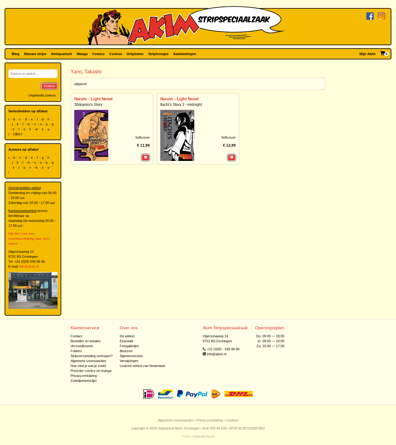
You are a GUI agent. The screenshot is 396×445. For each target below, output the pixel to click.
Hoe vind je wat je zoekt (88, 366)
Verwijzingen (129, 361)
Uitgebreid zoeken (42, 95)
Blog (15, 54)
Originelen (135, 54)
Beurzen (126, 351)
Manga (82, 54)
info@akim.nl (29, 266)
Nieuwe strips (35, 54)
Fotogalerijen (129, 346)
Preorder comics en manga (91, 371)
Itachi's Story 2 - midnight (181, 104)
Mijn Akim (367, 54)
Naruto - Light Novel (93, 99)
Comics (98, 54)
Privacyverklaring (84, 376)
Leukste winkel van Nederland (142, 366)
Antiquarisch (61, 54)
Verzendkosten (82, 346)
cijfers (18, 134)
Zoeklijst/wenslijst (84, 380)
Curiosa (115, 54)
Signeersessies (131, 356)
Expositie (126, 341)
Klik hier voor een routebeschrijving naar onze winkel (29, 238)
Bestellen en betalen (86, 341)
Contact (76, 336)
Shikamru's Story (88, 104)
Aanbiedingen (184, 54)
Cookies (232, 420)
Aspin (210, 436)
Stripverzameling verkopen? (92, 356)
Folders (76, 351)
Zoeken (49, 86)
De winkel (127, 336)
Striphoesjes (158, 54)
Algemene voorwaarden (88, 361)
